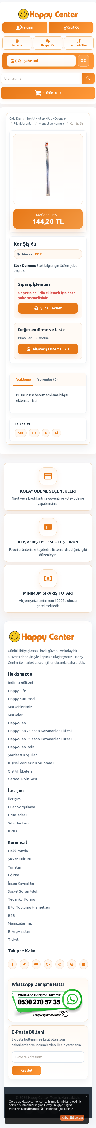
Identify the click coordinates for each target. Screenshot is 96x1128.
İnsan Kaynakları (21, 883)
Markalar (15, 715)
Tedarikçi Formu (21, 899)
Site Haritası (18, 823)
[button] (48, 93)
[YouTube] (36, 964)
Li (56, 432)
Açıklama (23, 379)
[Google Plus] (48, 964)
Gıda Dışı (15, 118)
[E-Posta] (83, 964)
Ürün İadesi (17, 815)
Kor (20, 432)
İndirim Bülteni (20, 683)
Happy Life (17, 691)
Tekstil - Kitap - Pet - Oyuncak (46, 118)
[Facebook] (12, 964)
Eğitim (13, 875)
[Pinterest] (59, 964)
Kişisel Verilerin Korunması (31, 763)
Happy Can (17, 723)
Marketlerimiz (20, 707)
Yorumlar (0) (47, 379)
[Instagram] (71, 964)
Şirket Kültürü (19, 859)
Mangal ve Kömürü (52, 123)
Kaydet (26, 1070)
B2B (11, 915)
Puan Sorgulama (21, 807)
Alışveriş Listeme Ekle (51, 349)
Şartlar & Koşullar (22, 755)
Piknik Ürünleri (23, 123)
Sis (34, 432)
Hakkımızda (18, 851)
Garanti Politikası (22, 779)
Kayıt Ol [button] (73, 27)
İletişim (14, 799)
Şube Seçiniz (51, 308)
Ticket (13, 939)
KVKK (13, 831)
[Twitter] (24, 964)
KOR (38, 254)
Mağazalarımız (20, 923)
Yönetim (15, 867)
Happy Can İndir (21, 747)
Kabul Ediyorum (72, 1117)
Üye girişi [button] (26, 27)
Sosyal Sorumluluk (23, 891)
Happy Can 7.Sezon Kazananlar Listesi (40, 731)
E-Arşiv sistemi (20, 931)
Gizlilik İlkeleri (20, 771)
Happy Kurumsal (21, 699)
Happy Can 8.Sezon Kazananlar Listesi (40, 739)
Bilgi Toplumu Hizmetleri (29, 907)
